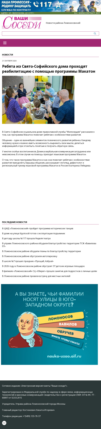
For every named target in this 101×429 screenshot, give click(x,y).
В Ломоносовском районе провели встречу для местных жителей (36, 276)
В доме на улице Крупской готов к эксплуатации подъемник (33, 233)
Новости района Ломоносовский (63, 23)
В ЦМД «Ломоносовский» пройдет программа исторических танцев (37, 228)
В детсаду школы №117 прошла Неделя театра (26, 238)
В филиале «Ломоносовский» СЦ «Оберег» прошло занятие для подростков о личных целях (49, 271)
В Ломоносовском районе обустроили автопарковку (29, 256)
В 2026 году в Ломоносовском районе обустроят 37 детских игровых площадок (43, 266)
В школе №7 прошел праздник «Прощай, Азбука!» (28, 261)
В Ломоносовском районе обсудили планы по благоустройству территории (41, 251)
